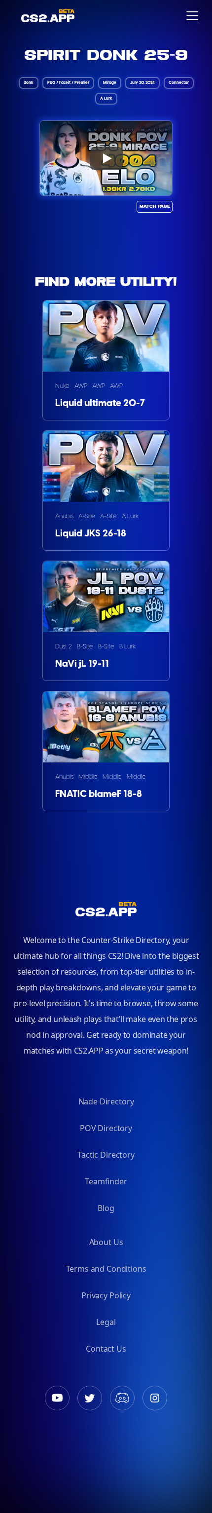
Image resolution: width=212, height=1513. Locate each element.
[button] (192, 16)
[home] (16, 15)
